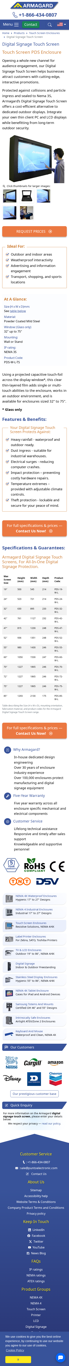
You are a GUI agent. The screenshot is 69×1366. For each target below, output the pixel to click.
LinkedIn (38, 1230)
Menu (8, 24)
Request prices (31, 231)
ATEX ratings (36, 1281)
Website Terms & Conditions (36, 1202)
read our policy (51, 1123)
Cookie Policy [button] (15, 1350)
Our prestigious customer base (34, 1094)
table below (18, 311)
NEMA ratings (36, 1275)
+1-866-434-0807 (38, 14)
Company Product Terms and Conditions (36, 1208)
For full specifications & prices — (34, 528)
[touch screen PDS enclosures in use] (43, 195)
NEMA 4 (36, 1303)
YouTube (38, 1247)
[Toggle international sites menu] (61, 24)
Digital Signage (36, 1327)
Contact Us (39, 1174)
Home (5, 33)
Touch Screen (36, 1309)
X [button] (18, 1359)
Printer (36, 1315)
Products (19, 33)
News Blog (38, 1253)
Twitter (38, 1241)
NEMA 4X (36, 1297)
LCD (36, 1321)
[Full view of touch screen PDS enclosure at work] (9, 195)
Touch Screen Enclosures (44, 33)
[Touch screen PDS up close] (9, 212)
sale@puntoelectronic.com (38, 1168)
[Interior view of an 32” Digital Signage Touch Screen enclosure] (26, 195)
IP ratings (36, 1269)
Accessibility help (36, 1196)
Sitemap (36, 1190)
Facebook (38, 1236)
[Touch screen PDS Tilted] (26, 212)
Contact (30, 24)
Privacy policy (36, 1214)
